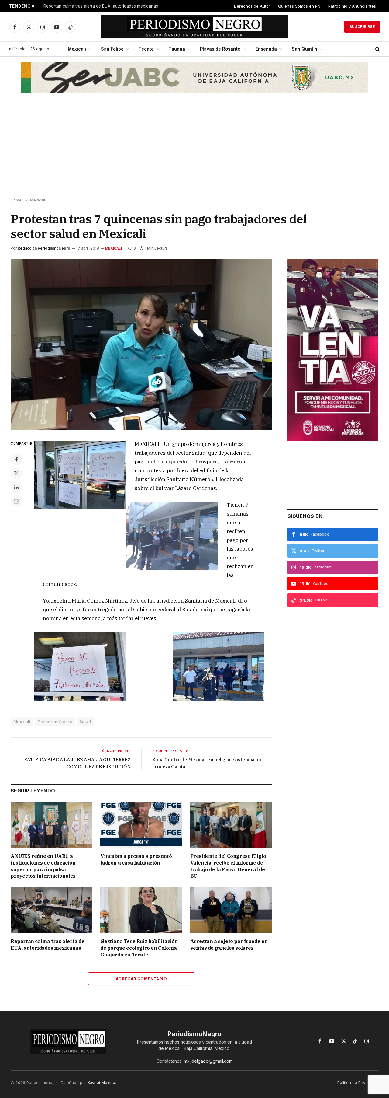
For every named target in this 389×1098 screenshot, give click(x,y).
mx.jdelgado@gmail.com (208, 1061)
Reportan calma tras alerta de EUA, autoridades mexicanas (100, 6)
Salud (85, 721)
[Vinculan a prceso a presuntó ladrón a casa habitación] (141, 825)
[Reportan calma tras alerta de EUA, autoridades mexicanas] (51, 910)
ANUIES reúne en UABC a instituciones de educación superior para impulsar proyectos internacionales (43, 866)
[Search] (377, 49)
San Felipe (112, 48)
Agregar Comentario (141, 978)
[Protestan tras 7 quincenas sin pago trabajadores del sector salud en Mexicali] (141, 344)
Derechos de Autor (252, 6)
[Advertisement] (194, 149)
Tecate (146, 48)
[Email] (16, 501)
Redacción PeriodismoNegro (44, 248)
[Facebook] (16, 459)
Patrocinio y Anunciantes (352, 6)
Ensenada (266, 48)
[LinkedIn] (16, 487)
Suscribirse (362, 26)
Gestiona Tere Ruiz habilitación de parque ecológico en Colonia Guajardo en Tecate (139, 948)
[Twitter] (16, 473)
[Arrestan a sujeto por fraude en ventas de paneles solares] (231, 910)
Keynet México (101, 1082)
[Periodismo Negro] (194, 26)
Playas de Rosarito (220, 48)
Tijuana (177, 48)
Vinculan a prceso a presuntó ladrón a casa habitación (136, 859)
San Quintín (304, 48)
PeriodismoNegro (55, 721)
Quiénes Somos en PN (299, 6)
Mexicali (77, 48)
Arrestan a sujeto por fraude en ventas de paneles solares (229, 944)
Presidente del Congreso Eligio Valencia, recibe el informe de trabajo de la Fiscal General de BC (228, 866)
